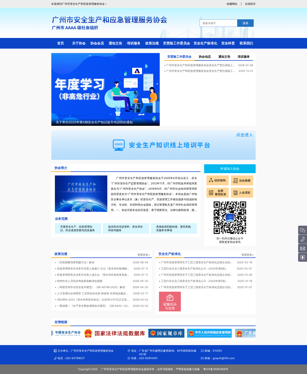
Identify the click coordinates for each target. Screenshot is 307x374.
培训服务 (244, 56)
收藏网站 (232, 4)
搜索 (245, 23)
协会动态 (205, 56)
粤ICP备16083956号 (215, 369)
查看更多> (144, 254)
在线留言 (250, 4)
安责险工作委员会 (179, 56)
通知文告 (224, 56)
